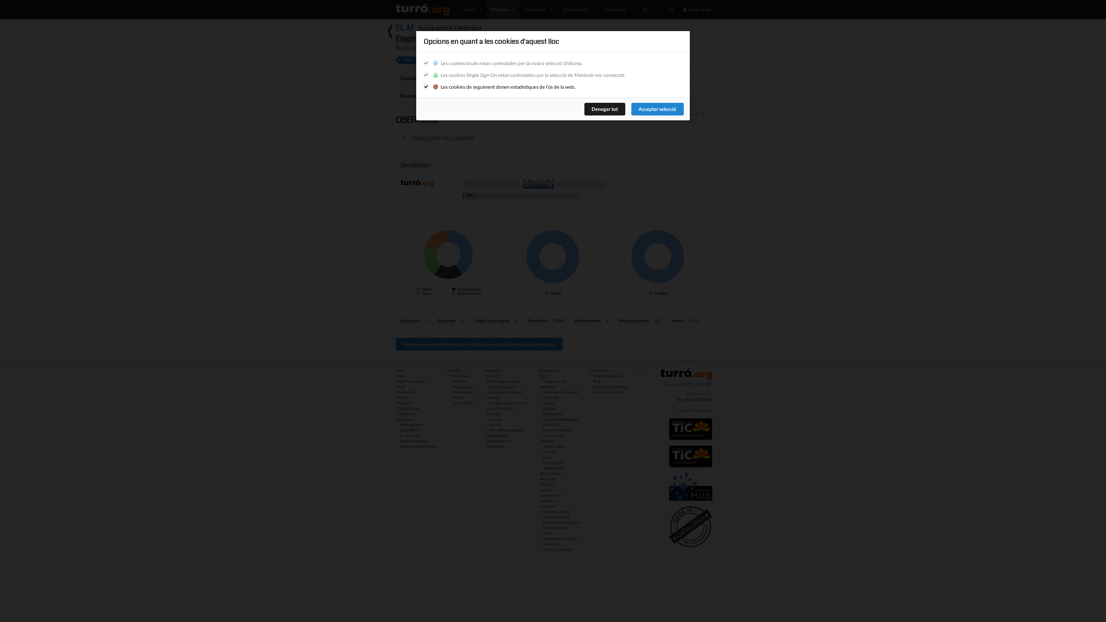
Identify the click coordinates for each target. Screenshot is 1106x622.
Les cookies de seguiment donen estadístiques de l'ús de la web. (507, 86)
